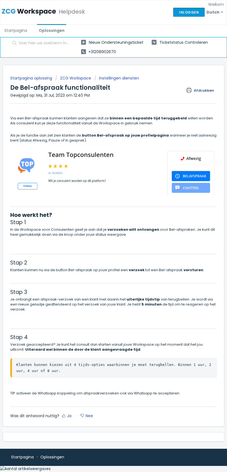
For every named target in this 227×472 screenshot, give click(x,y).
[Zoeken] (13, 43)
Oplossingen (52, 30)
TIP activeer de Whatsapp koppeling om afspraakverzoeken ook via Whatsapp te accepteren (94, 393)
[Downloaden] (103, 235)
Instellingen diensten (119, 78)
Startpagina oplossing (31, 78)
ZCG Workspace (75, 78)
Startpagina (15, 30)
